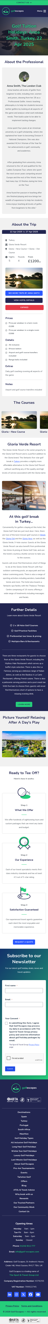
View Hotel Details (24, 300)
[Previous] (4, 744)
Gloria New (27, 538)
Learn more (24, 704)
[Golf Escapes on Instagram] (16, 1294)
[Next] (43, 744)
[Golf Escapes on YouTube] (38, 1294)
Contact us (23, 2)
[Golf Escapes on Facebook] (30, 1294)
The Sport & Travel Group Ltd (24, 1275)
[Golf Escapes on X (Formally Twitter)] (23, 1294)
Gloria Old (10, 538)
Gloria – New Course (18, 248)
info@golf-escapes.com (27, 1251)
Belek (42, 535)
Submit (10, 1069)
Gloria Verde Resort (17, 244)
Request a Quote (24, 942)
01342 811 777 (27, 1246)
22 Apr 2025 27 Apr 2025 (24, 231)
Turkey (12, 240)
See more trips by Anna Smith (24, 293)
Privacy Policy (34, 1045)
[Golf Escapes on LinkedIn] (9, 1294)
